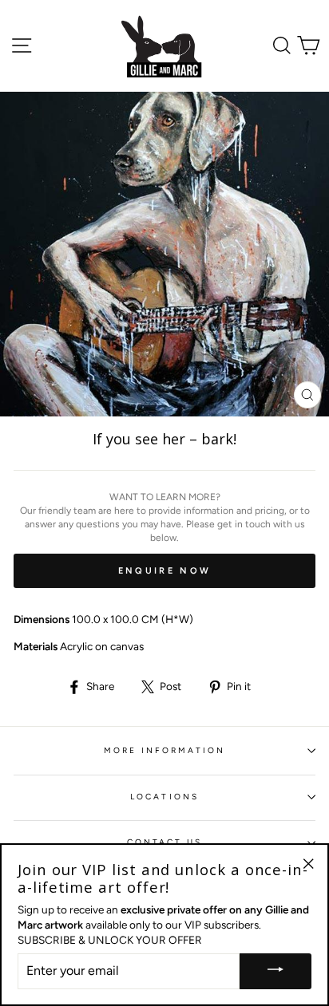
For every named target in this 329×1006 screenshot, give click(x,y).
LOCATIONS (164, 796)
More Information (165, 750)
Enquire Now (164, 571)
